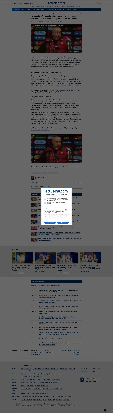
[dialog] (56, 206)
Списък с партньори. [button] (53, 212)
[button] (56, 206)
